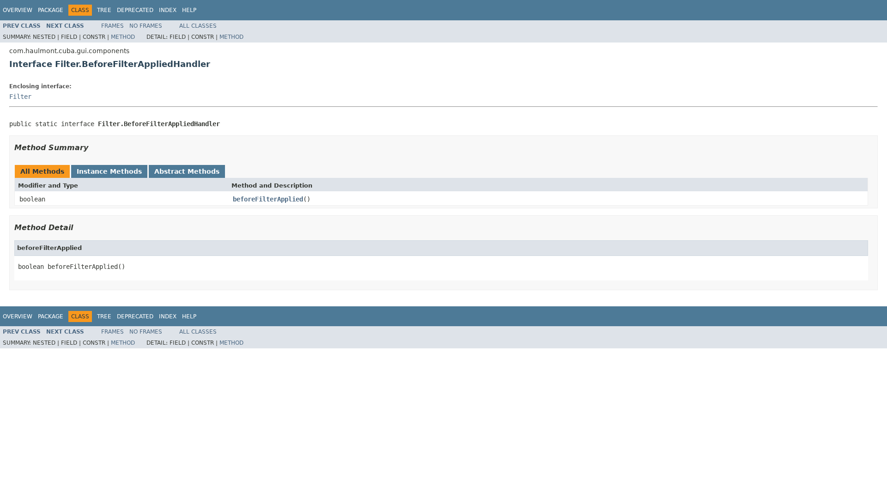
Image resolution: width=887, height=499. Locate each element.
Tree (104, 10)
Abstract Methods (186, 171)
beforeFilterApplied (268, 199)
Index (167, 10)
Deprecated (135, 10)
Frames (112, 26)
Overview (17, 10)
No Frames (145, 26)
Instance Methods (109, 171)
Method (123, 37)
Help (189, 10)
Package (50, 10)
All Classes (198, 26)
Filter (20, 96)
